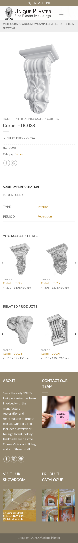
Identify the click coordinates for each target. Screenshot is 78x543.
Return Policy (13, 195)
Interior (43, 207)
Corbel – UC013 (12, 353)
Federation (45, 216)
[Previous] (3, 271)
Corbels (53, 118)
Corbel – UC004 (50, 353)
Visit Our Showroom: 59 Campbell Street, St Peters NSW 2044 (38, 26)
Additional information (21, 186)
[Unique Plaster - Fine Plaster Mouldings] (28, 13)
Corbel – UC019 (50, 283)
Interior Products (29, 118)
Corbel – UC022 (12, 283)
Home (7, 118)
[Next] (75, 271)
